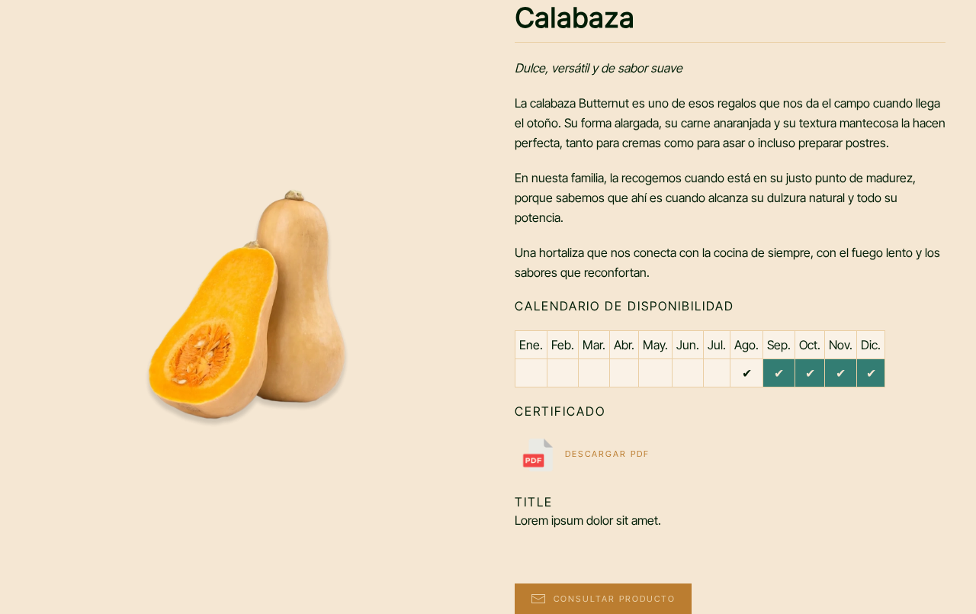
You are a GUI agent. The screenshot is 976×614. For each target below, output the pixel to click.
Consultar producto (615, 598)
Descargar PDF (605, 453)
